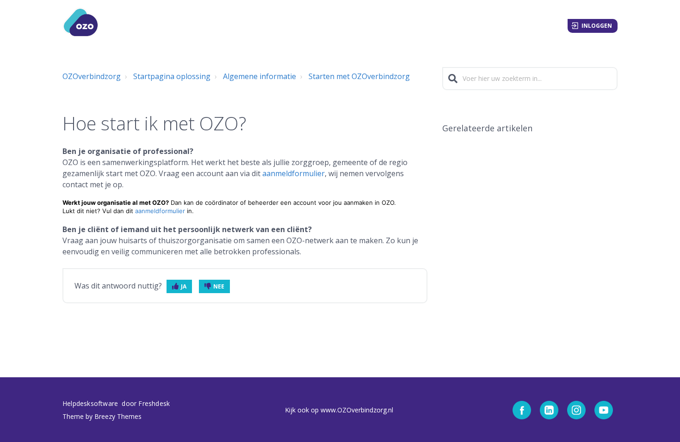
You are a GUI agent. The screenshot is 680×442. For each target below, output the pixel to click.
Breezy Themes (118, 416)
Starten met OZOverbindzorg (359, 76)
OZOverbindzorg (91, 76)
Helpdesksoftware (91, 403)
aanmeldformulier (293, 173)
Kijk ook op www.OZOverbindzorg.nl (339, 409)
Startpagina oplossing (171, 76)
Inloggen (596, 26)
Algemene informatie (259, 76)
